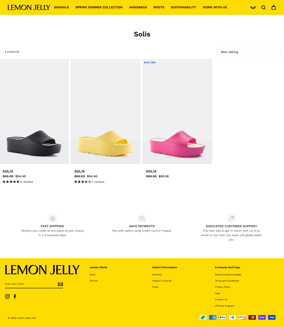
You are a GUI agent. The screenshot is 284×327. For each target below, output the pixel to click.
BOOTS (159, 7)
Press (155, 287)
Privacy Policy (222, 287)
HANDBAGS (138, 7)
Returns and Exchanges (228, 274)
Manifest (157, 274)
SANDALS (61, 7)
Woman (94, 280)
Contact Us (221, 299)
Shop (92, 274)
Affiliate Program (224, 305)
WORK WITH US (215, 7)
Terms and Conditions (227, 280)
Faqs (217, 293)
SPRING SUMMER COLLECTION (99, 7)
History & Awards (161, 280)
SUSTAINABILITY (183, 7)
